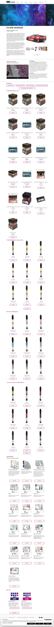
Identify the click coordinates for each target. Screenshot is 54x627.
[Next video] (26, 71)
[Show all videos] (17, 78)
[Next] (49, 15)
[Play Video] (17, 72)
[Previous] (4, 15)
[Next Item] (46, 38)
